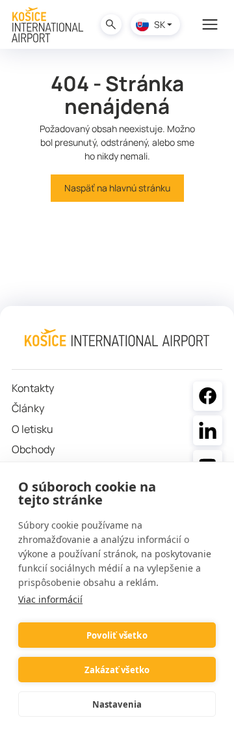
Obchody (33, 449)
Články (28, 408)
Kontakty (33, 388)
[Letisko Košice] (47, 24)
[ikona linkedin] (208, 430)
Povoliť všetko (117, 635)
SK (159, 24)
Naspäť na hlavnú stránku (117, 188)
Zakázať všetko (117, 670)
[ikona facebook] (208, 396)
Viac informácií (50, 599)
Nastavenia (117, 704)
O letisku (32, 429)
